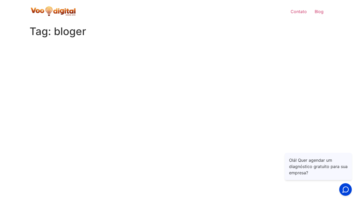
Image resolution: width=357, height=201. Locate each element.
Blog (319, 11)
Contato (299, 11)
